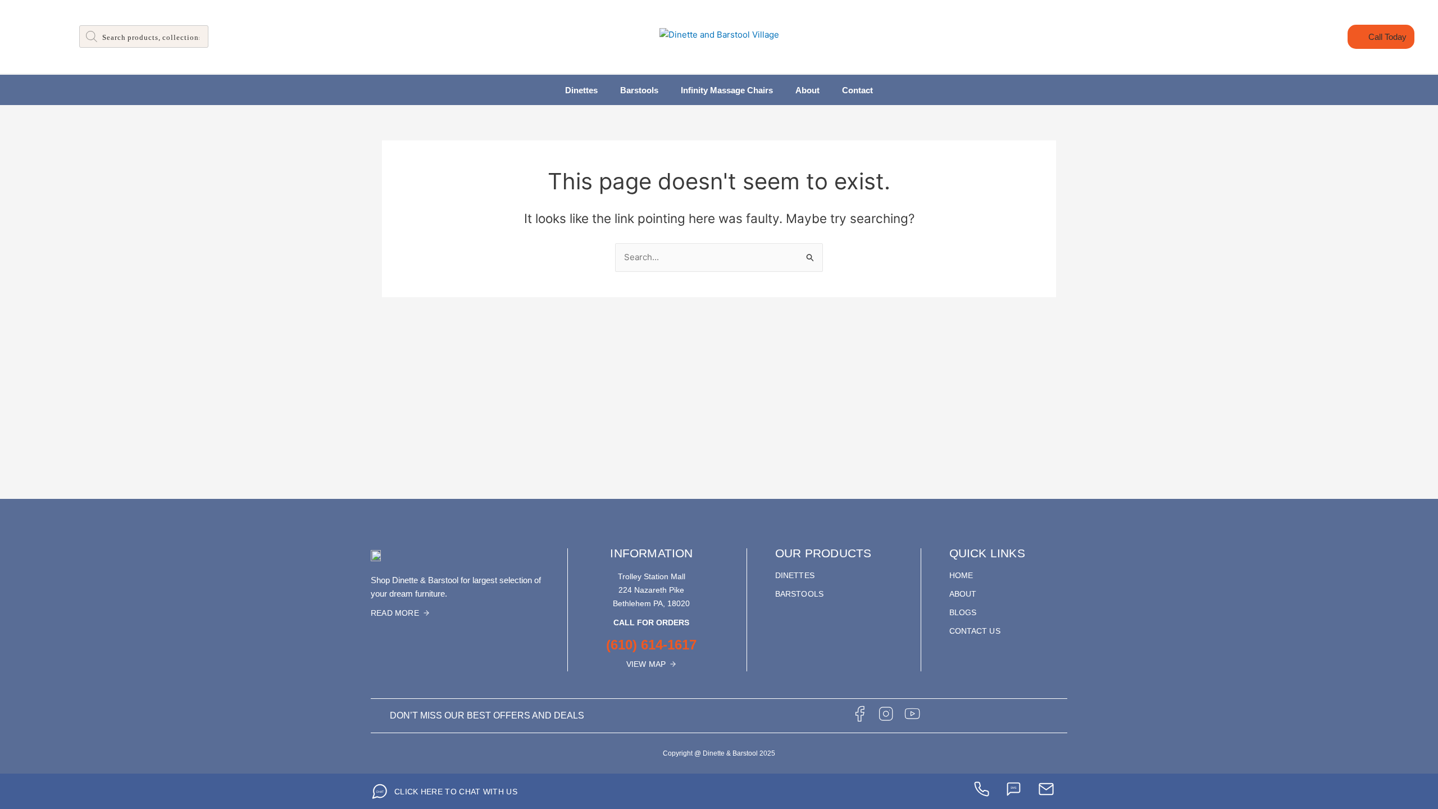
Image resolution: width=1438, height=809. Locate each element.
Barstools (639, 90)
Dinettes (581, 90)
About (807, 90)
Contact (857, 90)
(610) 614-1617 (651, 644)
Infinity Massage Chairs (727, 90)
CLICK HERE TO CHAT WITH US (455, 791)
